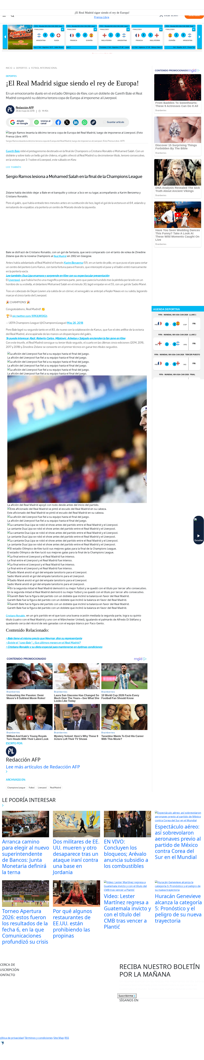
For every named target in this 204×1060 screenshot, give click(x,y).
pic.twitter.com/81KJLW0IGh (29, 316)
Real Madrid (60, 256)
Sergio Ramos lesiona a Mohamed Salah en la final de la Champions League (74, 176)
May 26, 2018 (75, 323)
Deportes (21, 68)
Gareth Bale (13, 151)
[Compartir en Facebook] (58, 122)
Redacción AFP (25, 107)
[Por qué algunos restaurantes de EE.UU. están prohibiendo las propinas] (76, 894)
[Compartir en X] (67, 122)
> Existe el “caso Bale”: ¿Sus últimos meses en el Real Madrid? (43, 642)
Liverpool (14, 280)
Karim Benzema (73, 262)
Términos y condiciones (38, 1038)
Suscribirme (126, 996)
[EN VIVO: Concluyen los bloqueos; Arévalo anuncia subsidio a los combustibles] (127, 824)
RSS (67, 1038)
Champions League (16, 787)
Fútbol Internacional (44, 68)
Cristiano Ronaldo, (16, 615)
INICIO (9, 68)
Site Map (58, 1038)
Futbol (31, 787)
